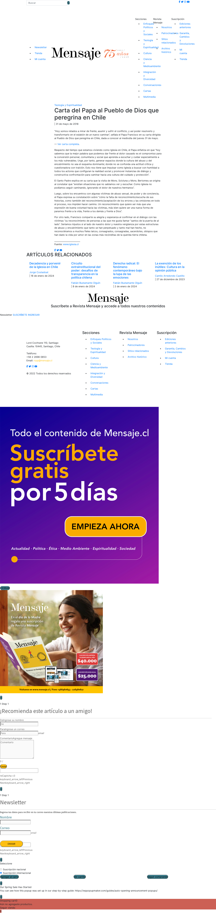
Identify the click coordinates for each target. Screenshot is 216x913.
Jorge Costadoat (38, 272)
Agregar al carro (9, 876)
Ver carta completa (68, 144)
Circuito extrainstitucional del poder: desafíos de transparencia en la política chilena (86, 270)
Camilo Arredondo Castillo (170, 275)
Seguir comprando (157, 876)
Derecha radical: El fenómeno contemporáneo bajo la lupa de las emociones (127, 270)
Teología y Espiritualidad (68, 105)
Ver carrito (80, 876)
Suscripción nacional (14, 869)
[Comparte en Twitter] (58, 250)
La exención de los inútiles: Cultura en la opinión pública (169, 267)
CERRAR (5, 588)
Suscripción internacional (17, 872)
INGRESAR (34, 314)
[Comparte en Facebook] (55, 250)
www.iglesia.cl (71, 244)
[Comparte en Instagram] (61, 250)
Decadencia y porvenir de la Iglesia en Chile (45, 265)
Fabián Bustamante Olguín (85, 282)
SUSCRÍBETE (20, 314)
